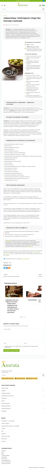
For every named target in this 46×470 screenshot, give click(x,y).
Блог (2, 431)
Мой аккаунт (4, 438)
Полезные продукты (6, 408)
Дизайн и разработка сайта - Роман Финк (37, 467)
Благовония (4, 398)
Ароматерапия (4, 388)
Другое (3, 400)
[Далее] (39, 300)
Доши (2, 453)
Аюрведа (5, 15)
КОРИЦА (41, 275)
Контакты (3, 441)
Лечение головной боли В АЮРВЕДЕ (11, 275)
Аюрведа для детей (5, 393)
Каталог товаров (5, 423)
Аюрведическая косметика (7, 395)
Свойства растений (5, 463)
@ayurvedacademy (26, 258)
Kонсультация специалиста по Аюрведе (10, 426)
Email (25, 343)
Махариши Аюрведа (6, 405)
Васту (2, 452)
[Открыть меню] (2, 5)
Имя (5, 343)
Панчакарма (4, 457)
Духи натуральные (5, 403)
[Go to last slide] (6, 300)
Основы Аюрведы (5, 455)
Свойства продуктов (6, 461)
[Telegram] (44, 1)
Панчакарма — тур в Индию (7, 420)
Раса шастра (4, 458)
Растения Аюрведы (5, 460)
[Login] (4, 5)
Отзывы (3, 428)
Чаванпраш (8, 240)
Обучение (3, 433)
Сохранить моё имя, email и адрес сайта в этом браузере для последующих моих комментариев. (21, 347)
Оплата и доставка (5, 436)
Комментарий (7, 329)
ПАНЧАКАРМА (32, 300)
